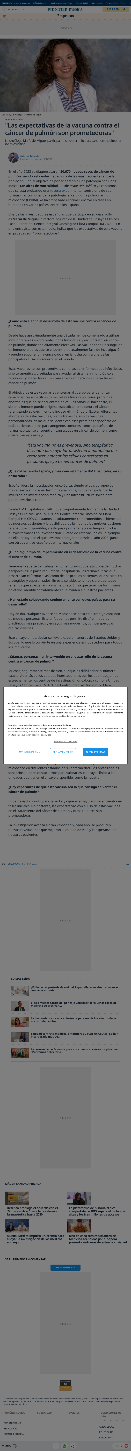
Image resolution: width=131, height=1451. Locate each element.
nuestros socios (49, 702)
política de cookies (58, 715)
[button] (65, 741)
